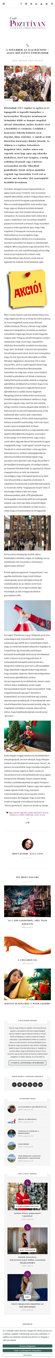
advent (17, 813)
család (30, 813)
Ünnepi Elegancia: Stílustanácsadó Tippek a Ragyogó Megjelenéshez (27, 1260)
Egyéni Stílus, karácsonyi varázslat (27, 1215)
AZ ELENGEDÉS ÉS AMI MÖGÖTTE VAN (32, 1107)
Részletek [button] (27, 1355)
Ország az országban (27, 1119)
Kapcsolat (27, 1324)
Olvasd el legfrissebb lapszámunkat (27, 1063)
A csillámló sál (27, 960)
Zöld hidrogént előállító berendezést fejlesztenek (29, 1157)
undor (36, 815)
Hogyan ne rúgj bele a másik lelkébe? (27, 1004)
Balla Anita (36, 854)
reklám (22, 815)
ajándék (23, 813)
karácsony (14, 815)
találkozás (29, 815)
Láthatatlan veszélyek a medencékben (28, 1132)
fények (45, 813)
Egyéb (14, 60)
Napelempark (23, 1144)
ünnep (42, 815)
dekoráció (38, 813)
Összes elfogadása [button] (27, 1346)
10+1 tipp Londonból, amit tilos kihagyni (27, 922)
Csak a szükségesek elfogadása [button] (27, 1350)
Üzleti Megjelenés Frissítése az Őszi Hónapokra (27, 1306)
